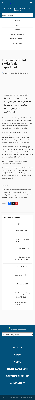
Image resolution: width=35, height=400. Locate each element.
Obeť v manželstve (21, 266)
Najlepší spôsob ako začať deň (21, 303)
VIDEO (17, 25)
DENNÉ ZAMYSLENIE (17, 34)
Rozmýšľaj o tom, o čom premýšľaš (22, 223)
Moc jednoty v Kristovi (22, 275)
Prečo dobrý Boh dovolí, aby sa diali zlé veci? (23, 258)
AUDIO (17, 30)
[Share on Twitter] (13, 203)
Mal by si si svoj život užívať (22, 240)
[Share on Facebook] (9, 203)
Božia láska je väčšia (22, 284)
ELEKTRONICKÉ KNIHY (17, 39)
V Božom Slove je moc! (22, 248)
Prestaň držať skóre (21, 230)
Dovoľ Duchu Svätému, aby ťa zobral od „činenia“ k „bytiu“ (22, 295)
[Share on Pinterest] (16, 203)
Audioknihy (17, 43)
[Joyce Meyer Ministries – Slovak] (10, 3)
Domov (17, 20)
